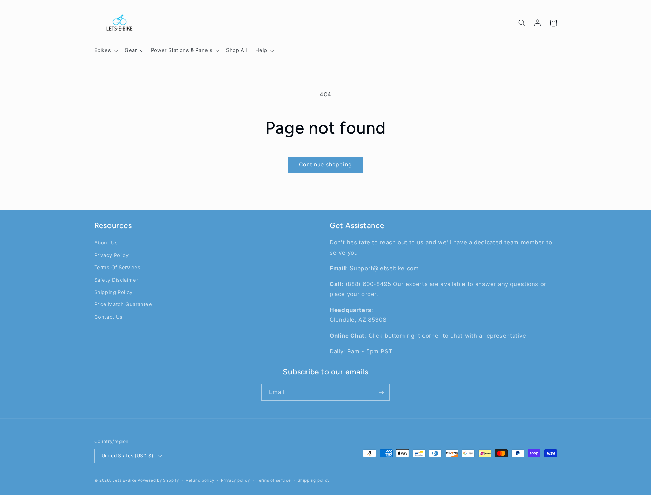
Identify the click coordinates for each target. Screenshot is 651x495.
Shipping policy (314, 480)
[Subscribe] (381, 392)
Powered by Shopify (158, 480)
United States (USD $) (128, 455)
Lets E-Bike (125, 480)
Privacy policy (235, 480)
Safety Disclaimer (116, 280)
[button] (105, 50)
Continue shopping (325, 164)
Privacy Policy (111, 255)
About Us (106, 243)
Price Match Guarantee (123, 304)
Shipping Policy (113, 292)
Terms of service (274, 480)
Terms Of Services (117, 267)
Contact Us (108, 317)
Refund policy (200, 480)
